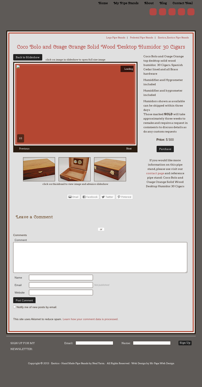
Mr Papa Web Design (162, 363)
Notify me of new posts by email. (37, 307)
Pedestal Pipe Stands (141, 37)
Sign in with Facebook (119, 223)
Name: (126, 343)
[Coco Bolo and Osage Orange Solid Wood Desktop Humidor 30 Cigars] (75, 142)
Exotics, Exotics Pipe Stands (173, 37)
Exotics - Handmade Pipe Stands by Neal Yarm (38, 10)
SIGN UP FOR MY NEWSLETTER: (22, 346)
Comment (21, 240)
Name (18, 277)
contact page (155, 173)
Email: (68, 343)
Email (18, 285)
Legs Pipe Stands (115, 37)
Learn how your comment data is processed (90, 319)
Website (20, 292)
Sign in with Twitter (83, 223)
